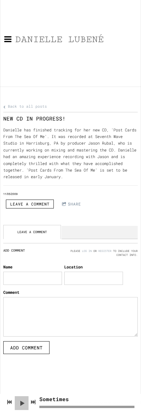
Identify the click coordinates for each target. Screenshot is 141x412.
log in (87, 251)
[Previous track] (9, 402)
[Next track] (33, 402)
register (104, 251)
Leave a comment (30, 203)
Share (74, 203)
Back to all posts (26, 106)
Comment (11, 292)
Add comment (26, 347)
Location (73, 266)
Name (7, 266)
